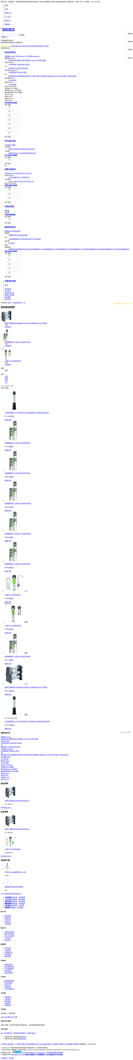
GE (26, 56)
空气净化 (8, 291)
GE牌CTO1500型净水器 (13, 361)
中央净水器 (12, 64)
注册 (6, 9)
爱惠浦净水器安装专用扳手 (14, 887)
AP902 (20, 181)
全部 (6, 370)
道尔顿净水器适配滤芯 (105, 249)
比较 (9, 420)
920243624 (29, 1052)
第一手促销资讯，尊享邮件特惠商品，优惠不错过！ (19, 1033)
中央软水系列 (71, 76)
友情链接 (69, 1044)
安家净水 (62, 1044)
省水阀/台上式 (52, 76)
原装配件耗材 (13, 235)
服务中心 (8, 20)
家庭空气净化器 (43, 46)
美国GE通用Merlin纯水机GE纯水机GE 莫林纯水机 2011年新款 (26, 323)
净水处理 (8, 289)
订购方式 (8, 920)
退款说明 (8, 970)
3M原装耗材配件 (14, 239)
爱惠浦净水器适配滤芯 (16, 249)
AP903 (25, 181)
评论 (12, 416)
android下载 (13, 1017)
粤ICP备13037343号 (18, 1054)
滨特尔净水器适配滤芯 (32, 249)
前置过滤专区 (10, 169)
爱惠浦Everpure (10, 56)
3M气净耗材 (36, 239)
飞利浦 (13, 145)
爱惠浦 (7, 231)
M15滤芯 (12, 243)
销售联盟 (76, 1044)
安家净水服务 (58, 1052)
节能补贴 (8, 987)
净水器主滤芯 (23, 235)
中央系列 (18, 68)
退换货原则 (8, 964)
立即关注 (23, 1037)
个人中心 (8, 17)
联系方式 (8, 985)
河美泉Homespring (33, 56)
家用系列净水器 (14, 76)
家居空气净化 (13, 153)
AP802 (15, 181)
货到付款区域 (9, 932)
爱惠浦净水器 (33, 1044)
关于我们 (4, 1044)
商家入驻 (25, 1044)
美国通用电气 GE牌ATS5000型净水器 (17, 443)
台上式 (34, 60)
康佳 (18, 231)
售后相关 (8, 1003)
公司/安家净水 (9, 989)
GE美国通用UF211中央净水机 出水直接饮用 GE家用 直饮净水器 (27, 412)
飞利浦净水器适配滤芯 (89, 249)
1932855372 (41, 1052)
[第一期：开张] (11, 894)
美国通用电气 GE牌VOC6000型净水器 (18, 503)
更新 (6, 380)
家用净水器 (12, 60)
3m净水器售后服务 (44, 1044)
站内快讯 (8, 299)
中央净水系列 (62, 76)
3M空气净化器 (32, 46)
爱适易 (7, 210)
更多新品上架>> (6, 807)
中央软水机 (21, 64)
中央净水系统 (41, 60)
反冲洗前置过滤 (14, 177)
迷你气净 (31, 149)
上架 (6, 376)
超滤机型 (28, 60)
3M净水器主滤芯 (26, 239)
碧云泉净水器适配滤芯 (121, 249)
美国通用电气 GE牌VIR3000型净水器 (17, 473)
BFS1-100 (30, 181)
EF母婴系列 (13, 72)
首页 (6, 285)
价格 (6, 378)
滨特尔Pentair (19, 56)
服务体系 (8, 956)
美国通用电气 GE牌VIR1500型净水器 (17, 564)
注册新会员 (8, 952)
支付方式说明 (9, 936)
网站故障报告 (9, 981)
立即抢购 (8, 327)
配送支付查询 (9, 934)
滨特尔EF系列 (22, 72)
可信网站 (4, 1058)
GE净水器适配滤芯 (47, 249)
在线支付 (8, 922)
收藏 (6, 420)
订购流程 (8, 950)
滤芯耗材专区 (10, 227)
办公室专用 (22, 153)
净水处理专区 (10, 52)
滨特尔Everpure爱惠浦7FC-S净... (15, 872)
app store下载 (5, 1017)
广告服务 (55, 1044)
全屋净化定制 (10, 281)
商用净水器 (21, 60)
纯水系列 (25, 68)
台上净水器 (12, 80)
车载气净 (25, 149)
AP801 (11, 181)
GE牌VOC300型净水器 (12, 595)
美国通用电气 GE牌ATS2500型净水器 (17, 342)
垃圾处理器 (9, 206)
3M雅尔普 (43, 76)
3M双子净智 (35, 76)
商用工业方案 (9, 295)
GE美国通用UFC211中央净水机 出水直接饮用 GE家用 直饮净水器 (27, 721)
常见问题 (8, 948)
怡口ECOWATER (26, 173)
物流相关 (8, 1001)
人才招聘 (18, 1044)
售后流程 (8, 915)
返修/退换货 (9, 973)
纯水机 (27, 64)
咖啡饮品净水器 (25, 76)
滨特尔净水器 (22, 46)
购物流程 (8, 918)
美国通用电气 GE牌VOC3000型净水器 (18, 534)
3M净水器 (14, 46)
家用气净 (12, 149)
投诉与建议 (8, 983)
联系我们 (11, 1044)
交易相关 (8, 999)
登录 (6, 5)
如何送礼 (8, 940)
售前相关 (8, 997)
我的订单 (8, 13)
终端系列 (12, 68)
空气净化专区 (10, 141)
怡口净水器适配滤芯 (74, 249)
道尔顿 (14, 231)
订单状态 (8, 938)
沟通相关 (8, 1005)
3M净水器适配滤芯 (60, 249)
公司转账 (8, 924)
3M (11, 231)
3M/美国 (7, 145)
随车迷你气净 (31, 153)
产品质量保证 (9, 968)
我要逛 (8, 24)
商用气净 (18, 149)
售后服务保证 (9, 966)
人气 (6, 382)
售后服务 (8, 297)
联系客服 (8, 954)
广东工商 (10, 1058)
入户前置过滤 (24, 177)
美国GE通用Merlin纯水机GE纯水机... (17, 800)
